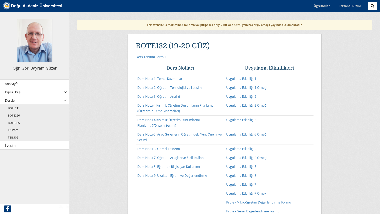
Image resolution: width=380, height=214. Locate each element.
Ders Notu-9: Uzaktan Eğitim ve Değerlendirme (172, 175)
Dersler (10, 100)
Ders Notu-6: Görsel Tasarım (158, 149)
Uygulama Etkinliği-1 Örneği (246, 87)
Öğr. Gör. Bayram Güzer (35, 68)
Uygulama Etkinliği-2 (241, 96)
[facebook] (7, 208)
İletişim (10, 145)
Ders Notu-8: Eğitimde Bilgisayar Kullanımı (168, 166)
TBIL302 (13, 137)
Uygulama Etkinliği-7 (241, 184)
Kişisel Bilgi (13, 92)
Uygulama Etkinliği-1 (241, 78)
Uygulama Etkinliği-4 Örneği (246, 158)
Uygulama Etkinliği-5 (241, 166)
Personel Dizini (350, 6)
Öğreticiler (322, 6)
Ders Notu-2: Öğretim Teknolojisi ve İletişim (169, 87)
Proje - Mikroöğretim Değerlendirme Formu (258, 202)
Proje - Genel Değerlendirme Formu (252, 211)
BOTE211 (14, 108)
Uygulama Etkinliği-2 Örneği (246, 105)
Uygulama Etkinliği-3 (241, 120)
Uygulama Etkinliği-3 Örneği (246, 134)
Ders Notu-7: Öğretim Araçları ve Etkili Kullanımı (172, 158)
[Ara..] (372, 6)
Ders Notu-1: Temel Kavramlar (159, 78)
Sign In (64, 206)
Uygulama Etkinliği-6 (241, 175)
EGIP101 (13, 130)
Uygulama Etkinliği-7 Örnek (246, 193)
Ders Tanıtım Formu (151, 57)
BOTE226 (14, 115)
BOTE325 (14, 123)
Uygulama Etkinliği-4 (241, 149)
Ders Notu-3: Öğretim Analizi (158, 96)
